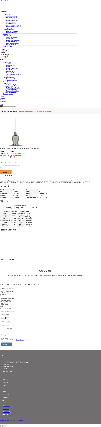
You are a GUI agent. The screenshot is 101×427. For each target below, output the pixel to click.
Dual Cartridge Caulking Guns (13, 40)
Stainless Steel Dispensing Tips (13, 25)
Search (1, 105)
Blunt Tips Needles (10, 22)
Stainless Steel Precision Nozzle (13, 26)
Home (1, 111)
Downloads (3, 101)
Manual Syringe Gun (11, 44)
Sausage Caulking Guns (11, 41)
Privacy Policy (20, 340)
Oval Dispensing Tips (11, 23)
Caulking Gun (9, 38)
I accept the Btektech (13, 340)
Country (3, 321)
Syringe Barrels (6, 34)
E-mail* (3, 318)
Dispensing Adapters (8, 46)
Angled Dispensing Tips (11, 16)
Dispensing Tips (7, 14)
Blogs (1, 99)
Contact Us (2, 102)
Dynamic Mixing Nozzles (12, 31)
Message (4, 335)
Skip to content (3, 0)
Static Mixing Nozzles (11, 32)
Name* (3, 314)
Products (4, 11)
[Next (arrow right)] (2, 426)
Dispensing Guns (7, 35)
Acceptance (4, 338)
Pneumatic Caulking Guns (12, 43)
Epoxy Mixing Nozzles (8, 29)
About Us (2, 98)
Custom (2, 96)
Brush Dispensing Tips (11, 17)
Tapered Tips (9, 28)
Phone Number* (5, 325)
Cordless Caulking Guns (12, 37)
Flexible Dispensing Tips (12, 20)
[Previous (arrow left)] (0, 426)
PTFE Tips (8, 19)
